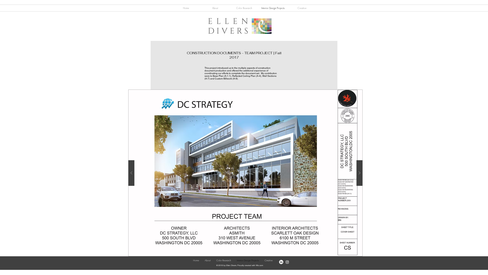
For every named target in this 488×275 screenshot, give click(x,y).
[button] (301, 8)
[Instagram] (287, 262)
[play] (352, 92)
